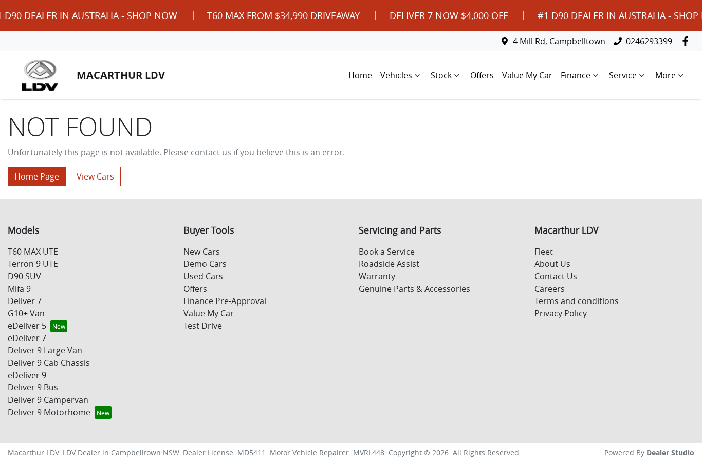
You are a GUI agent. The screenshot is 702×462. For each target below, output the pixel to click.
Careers (549, 288)
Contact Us (555, 276)
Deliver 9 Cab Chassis (49, 362)
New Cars (201, 251)
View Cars (95, 176)
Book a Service (387, 251)
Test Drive (202, 325)
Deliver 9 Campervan (48, 399)
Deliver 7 (25, 301)
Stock (441, 75)
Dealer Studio (670, 452)
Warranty (377, 276)
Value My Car (527, 75)
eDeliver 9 (27, 375)
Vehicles (396, 75)
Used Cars (203, 276)
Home (360, 75)
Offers (482, 75)
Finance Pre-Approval (224, 301)
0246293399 (649, 41)
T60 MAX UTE (33, 251)
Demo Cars (205, 264)
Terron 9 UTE (33, 264)
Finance (575, 75)
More (665, 75)
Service (623, 75)
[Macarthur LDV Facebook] (687, 41)
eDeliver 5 (27, 325)
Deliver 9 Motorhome (49, 412)
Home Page (36, 176)
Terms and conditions (576, 301)
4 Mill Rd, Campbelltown (559, 41)
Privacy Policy (560, 313)
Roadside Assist (389, 264)
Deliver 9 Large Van (45, 350)
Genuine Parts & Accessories (414, 288)
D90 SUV (24, 276)
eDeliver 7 (27, 338)
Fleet (543, 251)
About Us (552, 264)
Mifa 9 (19, 288)
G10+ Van (26, 313)
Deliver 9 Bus (33, 387)
